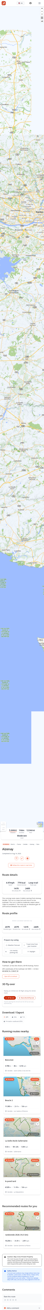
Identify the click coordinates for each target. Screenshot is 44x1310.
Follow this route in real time (22, 865)
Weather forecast (14, 945)
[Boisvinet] (22, 1054)
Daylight (32, 951)
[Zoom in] (42, 8)
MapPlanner (40, 824)
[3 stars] (10, 1300)
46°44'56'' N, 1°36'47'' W (10, 971)
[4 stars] (13, 1300)
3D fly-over (11, 998)
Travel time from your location (32, 945)
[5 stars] (16, 1300)
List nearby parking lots (14, 951)
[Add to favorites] (16, 858)
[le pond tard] (22, 1176)
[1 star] (5, 1300)
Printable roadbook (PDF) (14, 1021)
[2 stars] (8, 1300)
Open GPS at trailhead (10, 976)
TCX (23, 1017)
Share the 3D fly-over (27, 998)
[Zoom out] (42, 11)
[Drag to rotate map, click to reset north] (42, 14)
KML (15, 1017)
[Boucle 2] (22, 1095)
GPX (7, 1017)
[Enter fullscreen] (42, 17)
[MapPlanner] (4, 3)
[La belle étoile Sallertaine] (22, 1135)
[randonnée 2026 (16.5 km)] (22, 1229)
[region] (22, 419)
